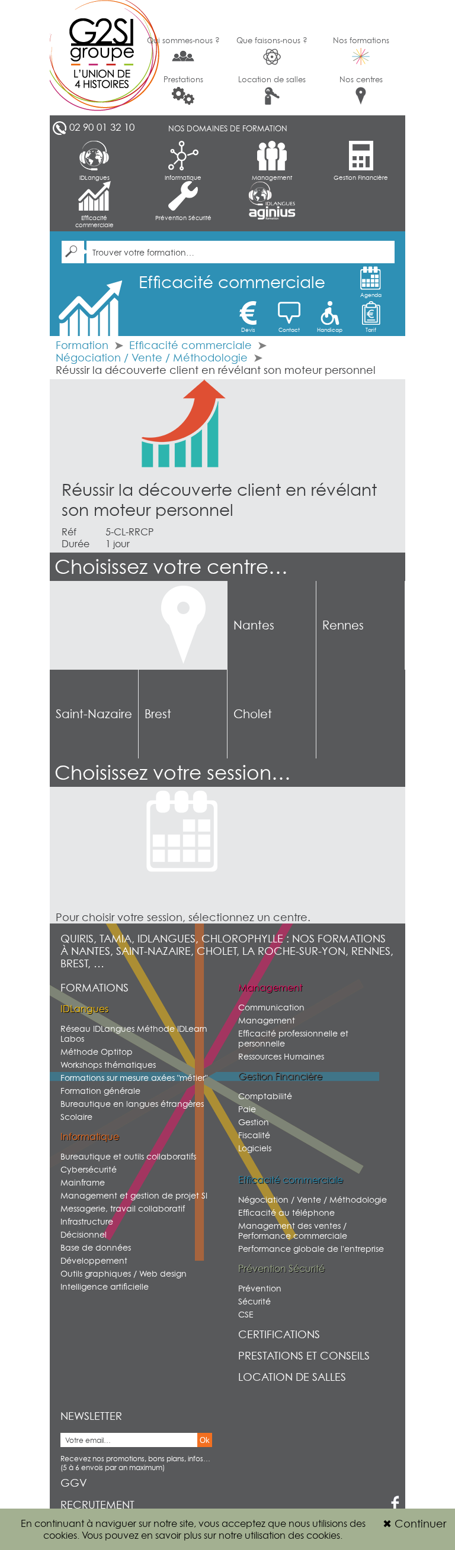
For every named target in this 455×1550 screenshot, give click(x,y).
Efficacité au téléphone (286, 1212)
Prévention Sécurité (183, 217)
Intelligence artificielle (104, 1286)
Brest (158, 714)
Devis (248, 330)
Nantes (253, 625)
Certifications (279, 1334)
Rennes (343, 625)
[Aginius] (272, 213)
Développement (93, 1260)
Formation (82, 345)
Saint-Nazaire (94, 714)
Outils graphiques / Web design (123, 1273)
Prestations (183, 79)
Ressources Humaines (281, 1056)
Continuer (414, 1523)
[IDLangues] (272, 193)
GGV (73, 1483)
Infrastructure (86, 1221)
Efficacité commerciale (94, 221)
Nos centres (361, 79)
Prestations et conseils (304, 1355)
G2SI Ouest (94, 57)
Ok (205, 1440)
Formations (94, 987)
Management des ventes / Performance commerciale (292, 1230)
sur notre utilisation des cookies (272, 1535)
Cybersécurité (88, 1169)
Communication (271, 1007)
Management (272, 177)
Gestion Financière (361, 177)
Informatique (183, 177)
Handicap (329, 330)
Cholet (252, 714)
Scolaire (76, 1117)
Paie (247, 1109)
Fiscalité (254, 1135)
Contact (289, 330)
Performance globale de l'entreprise (311, 1249)
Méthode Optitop (96, 1052)
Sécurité (254, 1301)
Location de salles (272, 79)
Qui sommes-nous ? (183, 40)
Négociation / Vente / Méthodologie (153, 357)
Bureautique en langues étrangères (132, 1104)
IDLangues (94, 177)
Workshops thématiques (108, 1065)
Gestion (253, 1122)
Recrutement (97, 1505)
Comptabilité (265, 1096)
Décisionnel (83, 1234)
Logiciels (254, 1148)
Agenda (371, 295)
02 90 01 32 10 (101, 127)
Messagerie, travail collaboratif (122, 1208)
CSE (246, 1314)
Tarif (371, 330)
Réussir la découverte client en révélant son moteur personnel (219, 500)
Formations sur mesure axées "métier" (133, 1078)
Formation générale (100, 1091)
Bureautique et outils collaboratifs (128, 1156)
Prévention (259, 1288)
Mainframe (82, 1182)
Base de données (95, 1247)
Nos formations (361, 40)
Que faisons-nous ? (271, 40)
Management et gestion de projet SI (133, 1195)
